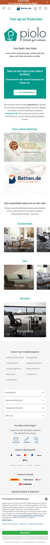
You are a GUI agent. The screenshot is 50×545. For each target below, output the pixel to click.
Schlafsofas (11, 380)
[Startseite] (24, 8)
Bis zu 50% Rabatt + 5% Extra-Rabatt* (23, 3)
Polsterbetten (12, 363)
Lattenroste (31, 374)
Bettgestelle (31, 357)
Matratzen (10, 374)
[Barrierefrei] (36, 8)
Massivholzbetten (34, 363)
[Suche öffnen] (9, 8)
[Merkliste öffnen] (40, 8)
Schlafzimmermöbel (15, 357)
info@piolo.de (11, 113)
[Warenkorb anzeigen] (46, 8)
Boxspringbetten (13, 369)
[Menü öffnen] (4, 8)
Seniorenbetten (33, 369)
